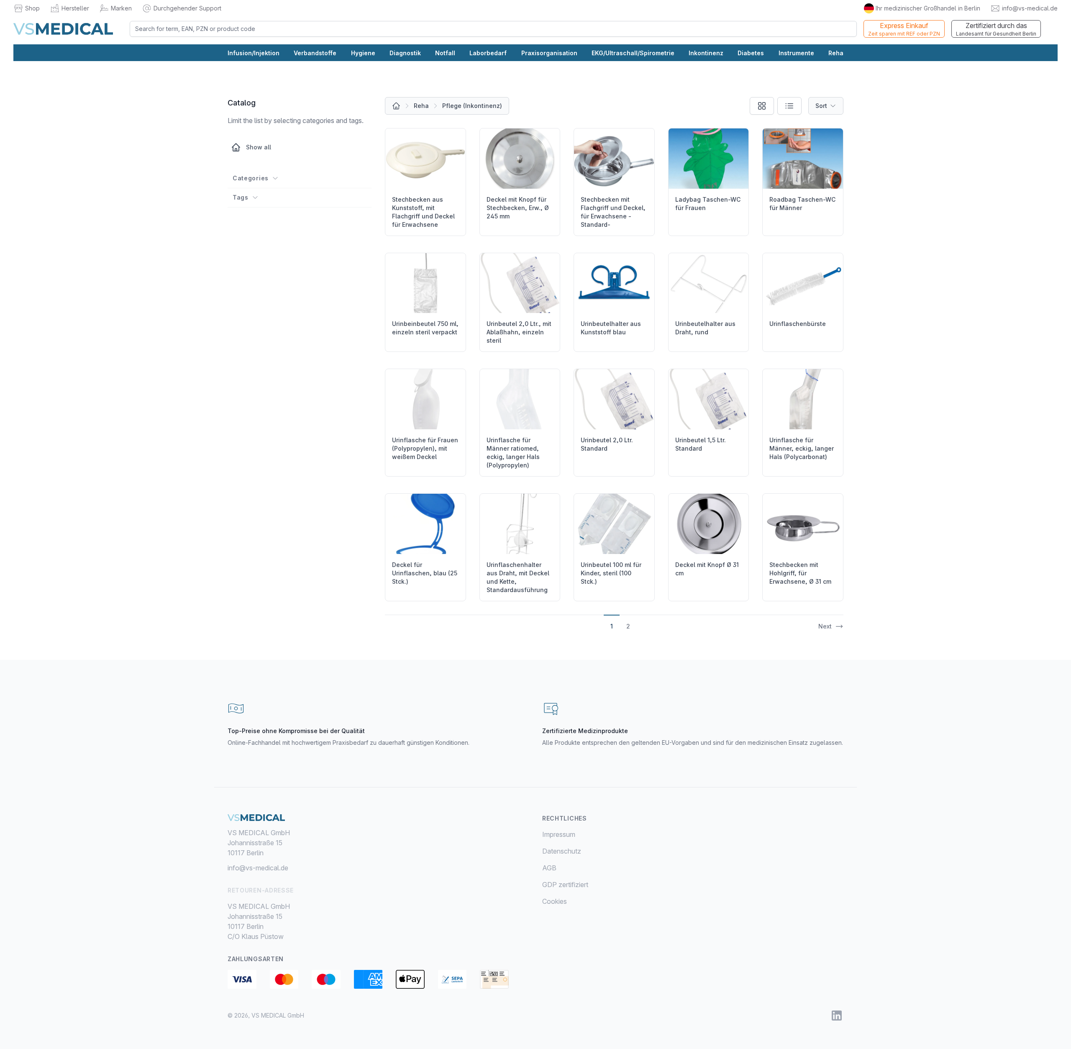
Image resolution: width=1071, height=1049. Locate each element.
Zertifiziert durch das (996, 29)
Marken (121, 8)
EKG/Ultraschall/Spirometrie (633, 52)
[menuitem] (692, 834)
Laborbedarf (488, 52)
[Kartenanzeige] (762, 106)
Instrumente (796, 52)
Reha (835, 52)
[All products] (396, 106)
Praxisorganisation (549, 52)
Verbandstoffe (315, 52)
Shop (32, 8)
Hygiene (363, 52)
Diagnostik (405, 52)
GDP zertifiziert (565, 884)
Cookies (554, 901)
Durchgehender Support (187, 8)
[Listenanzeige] (789, 106)
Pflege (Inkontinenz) (472, 105)
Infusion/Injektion (253, 52)
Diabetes (751, 52)
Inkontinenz (706, 52)
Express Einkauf (904, 29)
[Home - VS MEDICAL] (63, 29)
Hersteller (75, 8)
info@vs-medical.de (1030, 8)
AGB (549, 868)
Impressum (558, 834)
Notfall (445, 52)
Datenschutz (561, 851)
